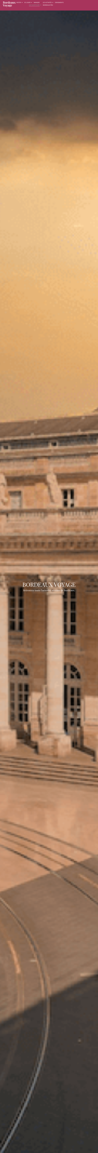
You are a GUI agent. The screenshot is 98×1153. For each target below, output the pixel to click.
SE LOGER (27, 2)
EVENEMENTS (59, 2)
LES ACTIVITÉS (47, 2)
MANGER (37, 2)
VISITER (18, 2)
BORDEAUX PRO (48, 5)
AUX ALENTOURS (34, 5)
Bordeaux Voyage (9, 3)
